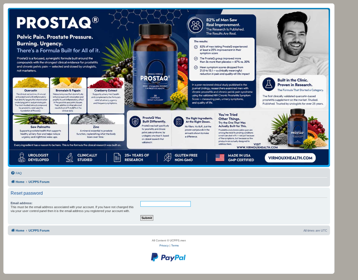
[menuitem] (16, 173)
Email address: (21, 203)
